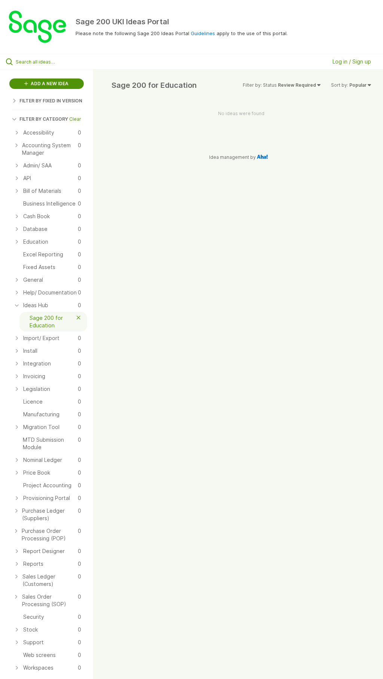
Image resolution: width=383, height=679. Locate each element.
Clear (75, 119)
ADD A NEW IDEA (49, 83)
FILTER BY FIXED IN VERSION (50, 101)
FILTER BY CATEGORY (43, 119)
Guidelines (203, 33)
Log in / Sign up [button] (352, 61)
